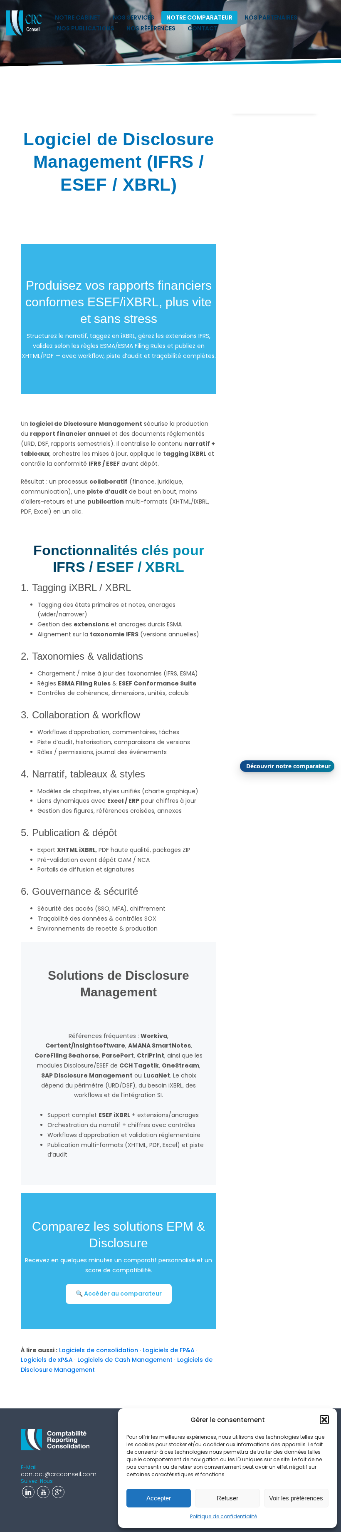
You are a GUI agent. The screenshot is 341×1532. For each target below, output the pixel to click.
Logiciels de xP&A (47, 1360)
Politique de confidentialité (223, 1516)
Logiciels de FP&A (169, 1350)
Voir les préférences (296, 1498)
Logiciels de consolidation (98, 1350)
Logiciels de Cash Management (125, 1360)
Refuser (227, 1498)
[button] (324, 1419)
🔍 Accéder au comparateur (119, 1293)
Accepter (158, 1498)
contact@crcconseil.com (58, 1474)
